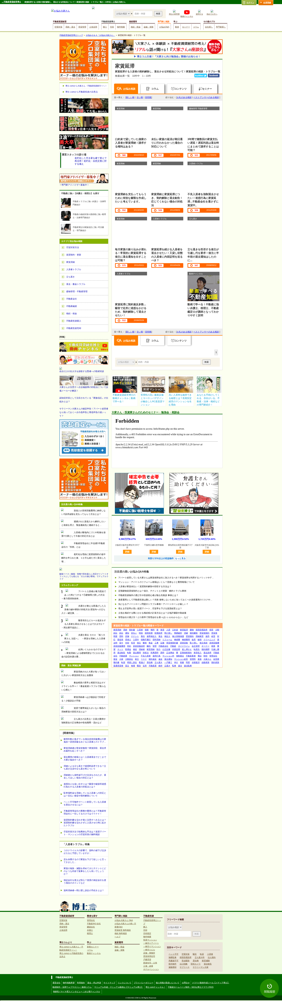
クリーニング (209, 639)
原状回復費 (214, 643)
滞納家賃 (200, 636)
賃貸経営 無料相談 (123, 930)
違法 (180, 666)
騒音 (139, 666)
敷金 (151, 643)
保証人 (167, 636)
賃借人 (128, 639)
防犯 (205, 656)
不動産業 (123, 656)
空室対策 (58, 27)
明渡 (115, 636)
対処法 (146, 652)
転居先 (197, 649)
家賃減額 (206, 961)
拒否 (133, 643)
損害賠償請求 (201, 630)
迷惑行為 (156, 656)
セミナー (186, 27)
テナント (135, 636)
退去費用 (137, 652)
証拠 (162, 643)
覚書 (182, 662)
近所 (145, 666)
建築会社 (91, 927)
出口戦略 (184, 964)
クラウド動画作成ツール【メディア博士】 (210, 983)
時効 (141, 633)
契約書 (132, 630)
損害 (211, 630)
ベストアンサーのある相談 (206, 97)
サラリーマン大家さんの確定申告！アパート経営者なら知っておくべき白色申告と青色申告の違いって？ (83, 412)
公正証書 (166, 649)
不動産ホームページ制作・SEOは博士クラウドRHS (190, 987)
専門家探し (221, 27)
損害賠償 (149, 633)
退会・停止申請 (94, 983)
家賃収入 (198, 652)
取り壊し (194, 643)
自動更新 (205, 662)
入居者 (140, 630)
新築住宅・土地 (150, 963)
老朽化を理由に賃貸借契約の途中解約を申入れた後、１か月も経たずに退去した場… (83, 558)
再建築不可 (173, 961)
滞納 (125, 630)
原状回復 (184, 643)
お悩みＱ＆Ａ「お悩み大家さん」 (100, 35)
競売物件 (172, 964)
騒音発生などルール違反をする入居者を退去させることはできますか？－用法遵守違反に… (83, 624)
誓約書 (116, 662)
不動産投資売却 (73, 328)
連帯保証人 (152, 636)
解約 (149, 646)
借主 (139, 643)
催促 (135, 649)
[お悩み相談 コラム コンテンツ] (123, 13)
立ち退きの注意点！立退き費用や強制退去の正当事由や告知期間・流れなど (83, 721)
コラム (196, 27)
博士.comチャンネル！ (155, 987)
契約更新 (215, 662)
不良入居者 (146, 656)
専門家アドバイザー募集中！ (75, 185)
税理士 (90, 933)
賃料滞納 (156, 639)
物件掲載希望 (69, 983)
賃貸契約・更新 (73, 255)
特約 (129, 646)
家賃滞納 (117, 630)
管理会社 (213, 656)
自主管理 (196, 646)
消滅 (186, 633)
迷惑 (207, 636)
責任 (143, 636)
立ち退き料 (199, 957)
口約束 (175, 630)
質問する (199, 14)
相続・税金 (136, 27)
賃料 (121, 636)
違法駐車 (188, 666)
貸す (121, 643)
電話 (200, 656)
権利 (153, 630)
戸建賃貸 (147, 959)
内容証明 (176, 649)
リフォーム (167, 639)
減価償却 (172, 967)
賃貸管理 (82, 27)
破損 (200, 639)
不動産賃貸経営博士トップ (71, 35)
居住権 (150, 662)
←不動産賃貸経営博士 (11, 2)
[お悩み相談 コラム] (126, 361)
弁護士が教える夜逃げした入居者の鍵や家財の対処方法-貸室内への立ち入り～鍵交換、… (83, 609)
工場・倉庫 (148, 966)
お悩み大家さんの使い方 (125, 923)
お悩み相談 (129, 88)
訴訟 (121, 633)
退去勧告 (121, 652)
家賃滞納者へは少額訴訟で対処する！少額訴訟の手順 (83, 699)
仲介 (176, 662)
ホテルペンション (151, 969)
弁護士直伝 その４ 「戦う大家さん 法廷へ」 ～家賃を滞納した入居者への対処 (83, 638)
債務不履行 (146, 639)
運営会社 (56, 983)
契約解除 (194, 633)
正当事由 (170, 652)
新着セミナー (93, 947)
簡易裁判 (178, 633)
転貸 (123, 662)
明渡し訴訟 (132, 662)
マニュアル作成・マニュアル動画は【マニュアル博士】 (118, 987)
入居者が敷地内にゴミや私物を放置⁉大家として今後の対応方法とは (83, 534)
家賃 (162, 630)
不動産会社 (163, 646)
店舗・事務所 (149, 953)
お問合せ (186, 983)
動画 (177, 27)
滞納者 (142, 649)
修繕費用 (186, 639)
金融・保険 (148, 27)
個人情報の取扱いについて (167, 983)
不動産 (173, 646)
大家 (121, 659)
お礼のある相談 (184, 97)
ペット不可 (173, 954)
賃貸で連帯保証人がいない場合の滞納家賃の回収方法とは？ (83, 710)
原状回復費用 (119, 646)
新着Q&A (119, 927)
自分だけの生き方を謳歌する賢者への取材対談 (81, 371)
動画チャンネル (186, 16)
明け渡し (168, 633)
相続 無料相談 (121, 933)
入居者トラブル (73, 269)
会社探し (209, 27)
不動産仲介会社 (94, 923)
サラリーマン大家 (200, 967)
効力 (158, 649)
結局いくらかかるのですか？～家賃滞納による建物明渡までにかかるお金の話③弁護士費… (83, 653)
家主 (137, 659)
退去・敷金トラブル (75, 284)
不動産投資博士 (108, 21)
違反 (160, 659)
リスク (144, 659)
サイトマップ (109, 983)
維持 (160, 666)
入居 (168, 630)
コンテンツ (180, 88)
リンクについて (124, 983)
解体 (145, 643)
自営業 (216, 659)
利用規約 (81, 983)
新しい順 (130, 97)
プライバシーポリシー (143, 983)
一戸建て (168, 662)
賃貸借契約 (204, 633)
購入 (105, 27)
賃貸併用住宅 (149, 956)
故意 (194, 639)
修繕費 (177, 639)
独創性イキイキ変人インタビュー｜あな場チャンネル (76, 991)
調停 (162, 652)
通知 (127, 633)
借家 (147, 630)
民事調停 (154, 652)
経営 (213, 636)
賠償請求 (158, 633)
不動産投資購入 (73, 321)
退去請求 (207, 652)
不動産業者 (191, 656)
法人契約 (212, 957)
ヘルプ (117, 937)
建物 (192, 630)
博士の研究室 (174, 14)
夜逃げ (142, 662)
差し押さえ (187, 649)
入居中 (136, 639)
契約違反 (153, 659)
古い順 (140, 97)
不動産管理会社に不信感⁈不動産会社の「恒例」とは (83, 545)
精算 (213, 646)
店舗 (127, 636)
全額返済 (196, 662)
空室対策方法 (72, 247)
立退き (167, 666)
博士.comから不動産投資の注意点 (81, 92)
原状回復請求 (139, 646)
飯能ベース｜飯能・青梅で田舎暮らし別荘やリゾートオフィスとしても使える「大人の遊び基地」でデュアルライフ (83, 576)
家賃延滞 (184, 630)
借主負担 (203, 643)
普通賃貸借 (118, 666)
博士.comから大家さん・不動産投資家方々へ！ (86, 86)
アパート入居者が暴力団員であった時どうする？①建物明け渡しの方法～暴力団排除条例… (83, 595)
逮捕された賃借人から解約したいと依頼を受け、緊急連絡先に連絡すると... (83, 523)
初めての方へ (212, 14)
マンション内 (168, 656)
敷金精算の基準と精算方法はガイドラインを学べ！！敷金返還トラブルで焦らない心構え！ (83, 686)
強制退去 (180, 656)
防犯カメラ (196, 964)
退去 (160, 636)
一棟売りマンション (152, 946)
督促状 (120, 639)
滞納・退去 (70, 27)
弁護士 (90, 930)
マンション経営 (181, 659)
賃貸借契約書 (172, 643)
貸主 (127, 666)
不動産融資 (71, 306)
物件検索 (121, 27)
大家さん (207, 659)
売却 (112, 27)
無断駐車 (172, 957)
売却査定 (147, 933)
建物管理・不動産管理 (76, 291)
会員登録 (267, 2)
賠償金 (128, 649)
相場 (133, 666)
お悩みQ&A (164, 27)
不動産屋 (153, 666)
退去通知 (168, 659)
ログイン (250, 2)
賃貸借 (214, 633)
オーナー (205, 646)
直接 (200, 659)
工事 (156, 643)
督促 (115, 659)
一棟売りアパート (151, 943)
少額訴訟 (129, 659)
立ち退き (158, 662)
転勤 (129, 652)
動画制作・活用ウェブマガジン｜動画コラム (72, 987)
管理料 (193, 659)
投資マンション (150, 940)
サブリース (184, 967)
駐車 (174, 666)
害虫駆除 (185, 961)
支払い (134, 633)
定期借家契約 (186, 652)
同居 (188, 662)
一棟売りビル (149, 950)
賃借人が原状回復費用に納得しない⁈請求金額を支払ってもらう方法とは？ (83, 512)
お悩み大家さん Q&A (124, 920)
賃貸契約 (190, 636)
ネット (120, 649)
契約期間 (205, 649)
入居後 (210, 954)
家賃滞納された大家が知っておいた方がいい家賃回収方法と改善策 (83, 673)
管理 (155, 646)
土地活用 (93, 27)
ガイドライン (184, 646)
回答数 (148, 97)
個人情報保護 (178, 636)
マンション (134, 656)
